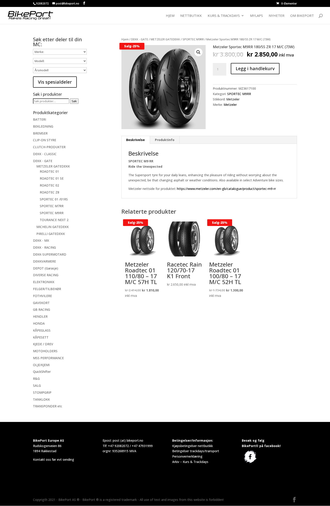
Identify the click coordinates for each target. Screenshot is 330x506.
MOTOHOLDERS (45, 351)
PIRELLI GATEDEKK (50, 234)
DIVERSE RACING (45, 275)
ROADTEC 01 (49, 171)
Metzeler (233, 99)
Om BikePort (302, 16)
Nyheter (276, 16)
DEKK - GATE (139, 39)
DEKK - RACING (44, 247)
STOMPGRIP (42, 392)
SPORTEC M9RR (193, 39)
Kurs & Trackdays (224, 16)
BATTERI (39, 119)
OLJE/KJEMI (41, 365)
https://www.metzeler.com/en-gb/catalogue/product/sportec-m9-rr (226, 189)
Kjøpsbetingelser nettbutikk (192, 446)
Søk (74, 101)
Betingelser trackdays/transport (195, 451)
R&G (36, 378)
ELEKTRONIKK (43, 282)
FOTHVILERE (42, 296)
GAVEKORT (41, 303)
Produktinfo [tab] (164, 140)
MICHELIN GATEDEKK (52, 227)
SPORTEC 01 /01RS (54, 199)
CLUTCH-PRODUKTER (49, 147)
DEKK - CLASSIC (45, 154)
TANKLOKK (41, 399)
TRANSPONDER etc (47, 406)
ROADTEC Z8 (49, 192)
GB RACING (41, 309)
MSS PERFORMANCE (48, 358)
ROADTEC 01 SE (52, 178)
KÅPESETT (40, 337)
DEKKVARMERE (44, 261)
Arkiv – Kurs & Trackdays (190, 462)
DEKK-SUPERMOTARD (49, 254)
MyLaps (256, 16)
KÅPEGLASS (42, 330)
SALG (37, 385)
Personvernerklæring (187, 456)
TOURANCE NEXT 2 (54, 220)
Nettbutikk (191, 16)
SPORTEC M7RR (52, 206)
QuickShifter (42, 371)
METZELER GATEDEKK (165, 39)
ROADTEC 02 (49, 185)
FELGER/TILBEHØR (47, 289)
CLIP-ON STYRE (44, 140)
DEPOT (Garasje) (45, 268)
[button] (198, 52)
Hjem (170, 16)
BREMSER (40, 133)
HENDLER (40, 316)
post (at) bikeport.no (128, 440)
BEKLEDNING (43, 126)
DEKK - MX (41, 240)
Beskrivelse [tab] (135, 140)
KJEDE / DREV (43, 344)
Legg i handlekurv (255, 68)
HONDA (39, 323)
